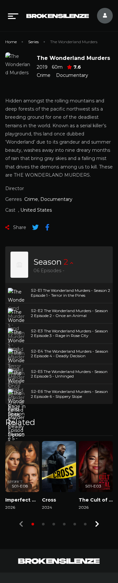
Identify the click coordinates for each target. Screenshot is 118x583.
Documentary (72, 75)
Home (11, 41)
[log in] (101, 15)
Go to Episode (26, 293)
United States (36, 210)
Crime (43, 75)
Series (33, 41)
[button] (33, 524)
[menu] (13, 16)
